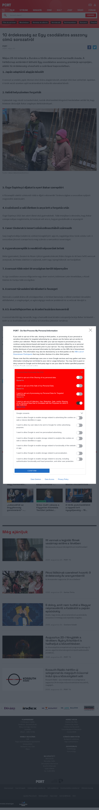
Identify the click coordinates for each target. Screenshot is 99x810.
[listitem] (49, 372)
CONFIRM (32, 471)
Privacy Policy (63, 479)
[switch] (79, 377)
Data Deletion (36, 479)
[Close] (91, 331)
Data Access (49, 479)
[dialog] (49, 405)
